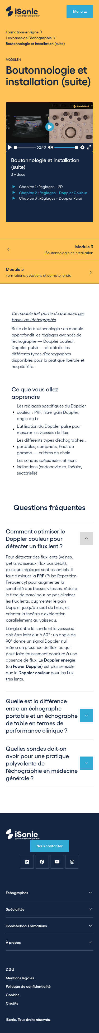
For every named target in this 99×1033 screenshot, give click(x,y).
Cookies (12, 994)
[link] (27, 862)
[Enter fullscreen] (89, 147)
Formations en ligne (22, 32)
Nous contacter (49, 846)
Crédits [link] (12, 1003)
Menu (78, 11)
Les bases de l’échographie (29, 38)
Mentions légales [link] (20, 978)
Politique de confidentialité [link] (28, 986)
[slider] (25, 147)
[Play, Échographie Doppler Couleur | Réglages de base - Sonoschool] (10, 147)
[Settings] (82, 147)
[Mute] (50, 147)
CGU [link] (10, 969)
